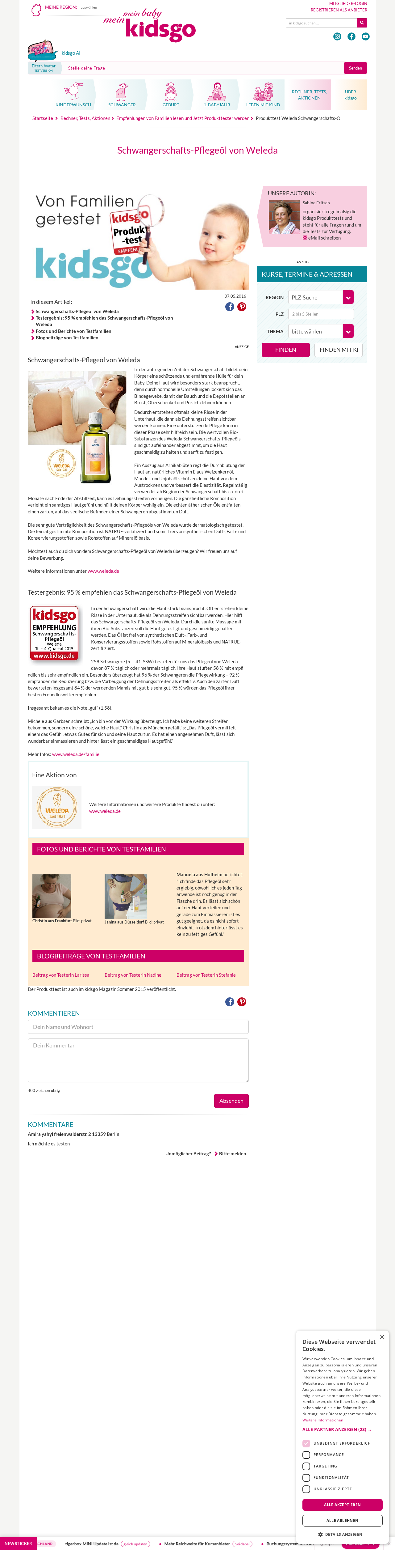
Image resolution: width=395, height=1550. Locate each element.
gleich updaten (112, 1544)
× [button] (382, 1337)
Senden (355, 68)
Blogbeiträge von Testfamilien (67, 337)
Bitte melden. (233, 1153)
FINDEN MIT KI (339, 349)
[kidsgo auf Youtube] (366, 36)
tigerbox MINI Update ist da (68, 1543)
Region (275, 297)
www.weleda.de (103, 571)
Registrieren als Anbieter (339, 9)
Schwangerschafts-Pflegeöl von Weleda (77, 311)
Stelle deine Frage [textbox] (86, 68)
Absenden (231, 1100)
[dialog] (342, 1437)
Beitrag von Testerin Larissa (60, 975)
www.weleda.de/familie (75, 754)
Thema (275, 331)
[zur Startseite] (154, 27)
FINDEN (285, 349)
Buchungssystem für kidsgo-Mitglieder (280, 1543)
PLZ (280, 314)
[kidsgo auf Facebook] (351, 36)
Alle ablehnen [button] (342, 1520)
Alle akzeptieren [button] (342, 1504)
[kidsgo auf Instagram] (337, 36)
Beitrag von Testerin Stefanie (206, 975)
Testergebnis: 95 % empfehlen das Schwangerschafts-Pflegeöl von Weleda (104, 321)
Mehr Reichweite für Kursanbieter (174, 1543)
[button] (229, 308)
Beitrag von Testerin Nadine (133, 975)
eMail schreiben (324, 237)
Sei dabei (219, 1544)
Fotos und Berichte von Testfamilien (73, 331)
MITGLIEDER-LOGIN (348, 3)
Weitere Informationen (322, 1420)
